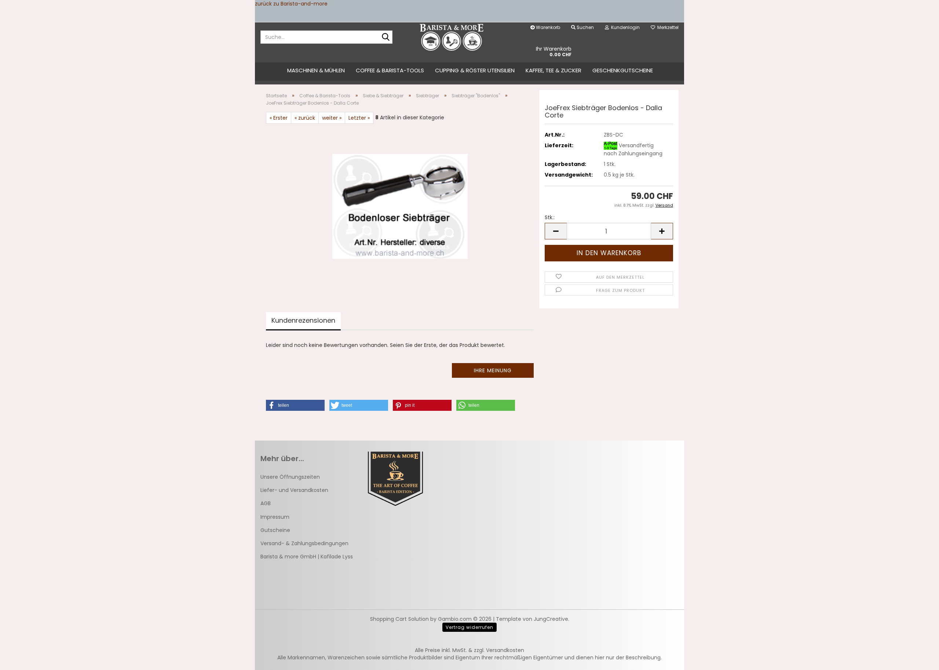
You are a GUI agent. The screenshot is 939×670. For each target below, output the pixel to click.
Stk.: (550, 217)
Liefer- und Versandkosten (294, 490)
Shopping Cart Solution (399, 619)
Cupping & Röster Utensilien (475, 70)
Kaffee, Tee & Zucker (553, 70)
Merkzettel (667, 27)
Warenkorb (547, 27)
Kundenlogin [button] (624, 27)
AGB (265, 503)
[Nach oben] (919, 659)
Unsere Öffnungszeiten (290, 477)
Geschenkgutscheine (622, 70)
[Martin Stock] (451, 37)
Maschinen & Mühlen (316, 70)
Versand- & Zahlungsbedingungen (304, 543)
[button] (556, 231)
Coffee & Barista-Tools (390, 70)
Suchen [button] (585, 27)
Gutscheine (275, 530)
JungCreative (551, 619)
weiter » (331, 118)
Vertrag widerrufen (469, 627)
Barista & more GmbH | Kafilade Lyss (306, 556)
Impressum (274, 517)
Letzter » (359, 118)
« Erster (279, 118)
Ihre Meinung (493, 370)
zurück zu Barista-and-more (291, 3)
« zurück (305, 118)
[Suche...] (385, 37)
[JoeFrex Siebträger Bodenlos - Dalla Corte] (400, 206)
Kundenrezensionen (303, 320)
